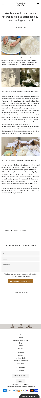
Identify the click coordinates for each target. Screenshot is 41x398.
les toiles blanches (23, 384)
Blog (20, 343)
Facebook (21, 368)
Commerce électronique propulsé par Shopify (20, 387)
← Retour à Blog (20, 293)
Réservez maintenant (29, 396)
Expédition (20, 353)
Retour (20, 355)
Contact (20, 345)
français (19, 381)
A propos (20, 337)
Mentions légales (20, 358)
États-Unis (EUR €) (20, 375)
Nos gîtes (20, 363)
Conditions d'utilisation (20, 361)
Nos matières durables (20, 340)
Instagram (21, 370)
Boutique (20, 335)
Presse (20, 348)
